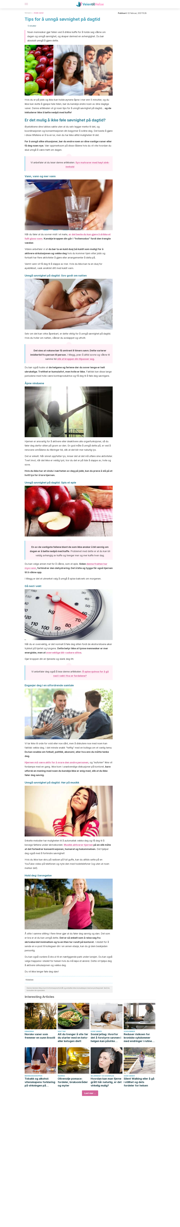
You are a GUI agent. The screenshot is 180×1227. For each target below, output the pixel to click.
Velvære (28, 13)
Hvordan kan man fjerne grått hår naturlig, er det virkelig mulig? (106, 1082)
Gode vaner (39, 13)
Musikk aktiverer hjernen (78, 844)
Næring (61, 1076)
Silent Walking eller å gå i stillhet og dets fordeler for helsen (139, 1082)
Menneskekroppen (33, 1076)
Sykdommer (129, 1031)
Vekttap (62, 1031)
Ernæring (29, 1031)
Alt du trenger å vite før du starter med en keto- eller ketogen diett (73, 1038)
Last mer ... (90, 1093)
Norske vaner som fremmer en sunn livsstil (40, 1036)
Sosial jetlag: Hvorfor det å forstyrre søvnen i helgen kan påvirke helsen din (106, 1038)
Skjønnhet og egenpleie (102, 1076)
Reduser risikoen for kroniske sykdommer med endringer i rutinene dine (139, 1038)
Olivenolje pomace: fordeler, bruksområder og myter (73, 1082)
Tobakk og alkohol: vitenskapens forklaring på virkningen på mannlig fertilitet (40, 1082)
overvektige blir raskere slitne (63, 652)
